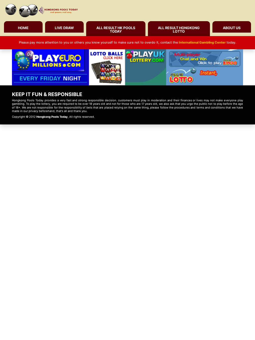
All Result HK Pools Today (115, 29)
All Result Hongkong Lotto (179, 29)
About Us (232, 28)
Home (23, 28)
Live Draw (64, 28)
